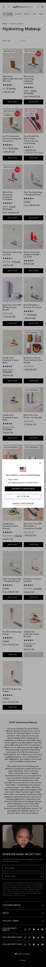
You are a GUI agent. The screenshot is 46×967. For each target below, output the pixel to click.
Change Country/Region (23, 503)
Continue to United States (23, 488)
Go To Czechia (23, 496)
